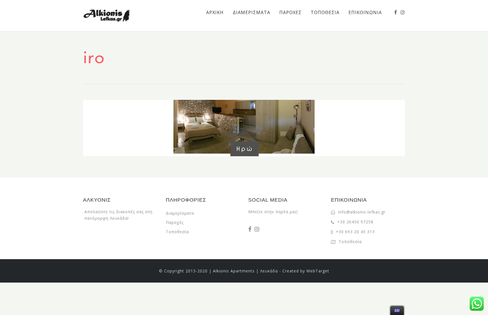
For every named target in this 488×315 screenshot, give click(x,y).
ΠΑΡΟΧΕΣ (290, 12)
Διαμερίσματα (180, 213)
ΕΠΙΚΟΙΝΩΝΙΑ (365, 12)
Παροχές (175, 222)
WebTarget (317, 271)
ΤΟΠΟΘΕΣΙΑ (325, 12)
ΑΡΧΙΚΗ (215, 12)
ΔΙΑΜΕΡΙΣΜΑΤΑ (251, 12)
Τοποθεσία (177, 231)
